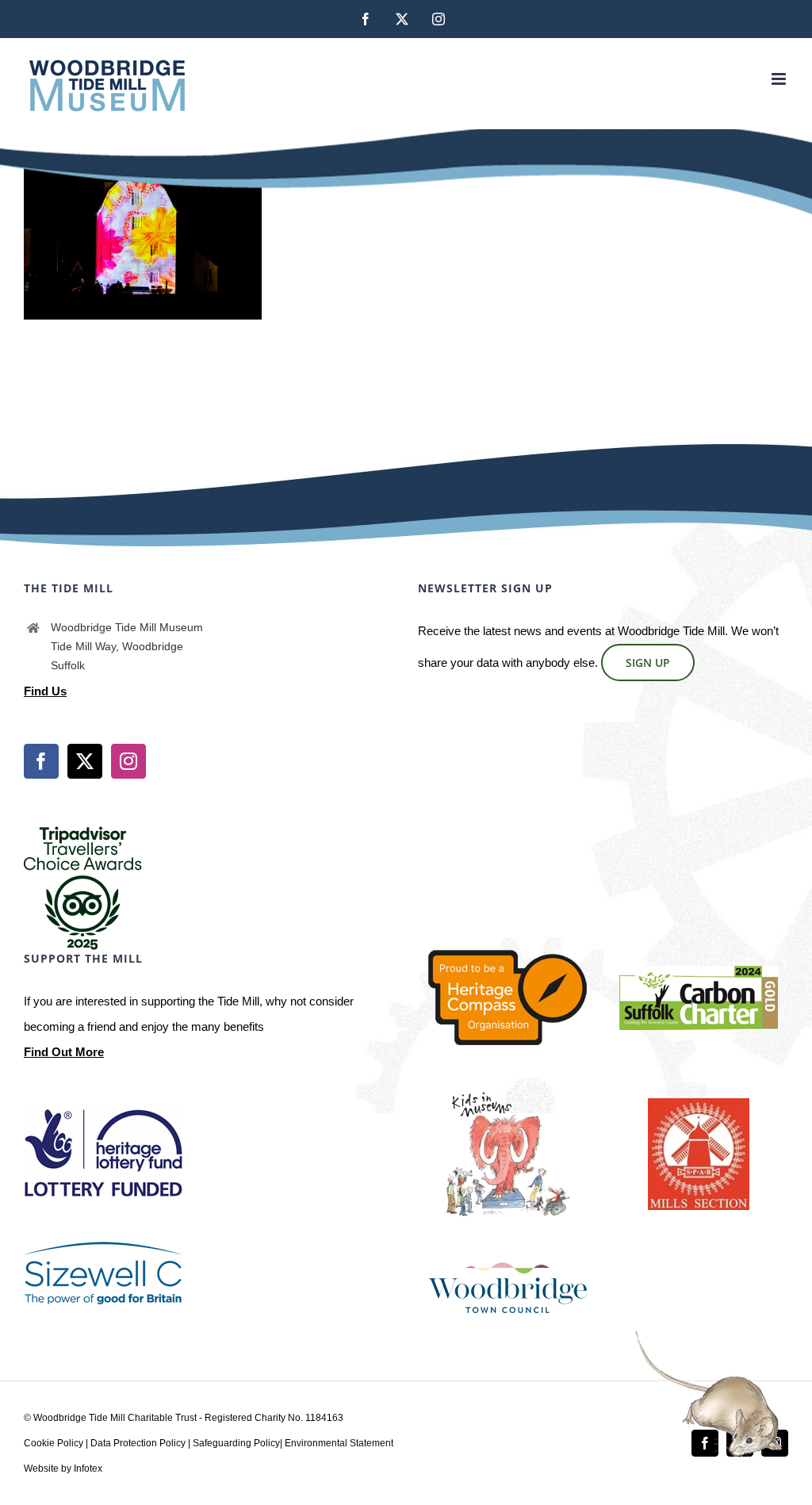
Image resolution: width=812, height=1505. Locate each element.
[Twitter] (84, 761)
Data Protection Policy (138, 1443)
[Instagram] (128, 761)
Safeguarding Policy (236, 1443)
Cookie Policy (53, 1443)
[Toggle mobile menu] (780, 79)
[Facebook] (41, 761)
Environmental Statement (339, 1443)
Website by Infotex (63, 1468)
